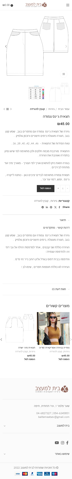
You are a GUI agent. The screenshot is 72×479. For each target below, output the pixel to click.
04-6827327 (43, 413)
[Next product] (4, 109)
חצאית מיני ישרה (26, 347)
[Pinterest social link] (51, 207)
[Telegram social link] (43, 207)
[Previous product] (11, 109)
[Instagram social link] (62, 443)
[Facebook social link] (59, 207)
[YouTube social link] (57, 443)
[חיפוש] (15, 5)
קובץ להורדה (37, 109)
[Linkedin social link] (47, 207)
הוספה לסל (45, 188)
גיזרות (51, 109)
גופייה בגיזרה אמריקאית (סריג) (54, 347)
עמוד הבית (63, 109)
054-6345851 (61, 413)
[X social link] (55, 207)
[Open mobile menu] (67, 5)
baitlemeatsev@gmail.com (53, 417)
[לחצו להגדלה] (63, 74)
